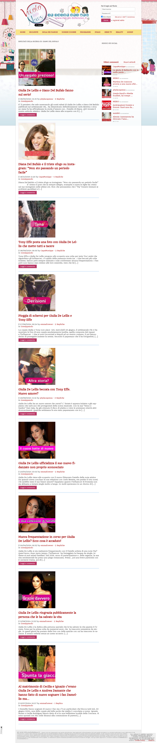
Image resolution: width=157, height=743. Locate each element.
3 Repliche (60, 99)
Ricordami (107, 17)
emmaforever (46, 324)
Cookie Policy (140, 740)
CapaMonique (45, 177)
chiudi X (151, 740)
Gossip (130, 32)
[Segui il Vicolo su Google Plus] (123, 50)
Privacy (1, 731)
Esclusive (33, 32)
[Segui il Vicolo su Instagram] (131, 50)
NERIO (125, 82)
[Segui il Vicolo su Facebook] (106, 50)
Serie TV (108, 32)
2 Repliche (60, 251)
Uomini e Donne (69, 32)
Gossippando (27, 101)
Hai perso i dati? (120, 17)
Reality (119, 32)
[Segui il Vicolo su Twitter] (114, 50)
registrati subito (118, 20)
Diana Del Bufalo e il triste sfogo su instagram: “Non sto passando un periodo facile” (46, 168)
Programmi (85, 32)
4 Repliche (58, 177)
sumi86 (123, 117)
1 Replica (58, 703)
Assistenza (131, 17)
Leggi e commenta (27, 115)
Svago (97, 32)
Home (22, 32)
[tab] (111, 62)
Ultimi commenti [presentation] (111, 62)
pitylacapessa (46, 99)
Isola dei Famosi (50, 32)
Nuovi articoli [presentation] (129, 62)
